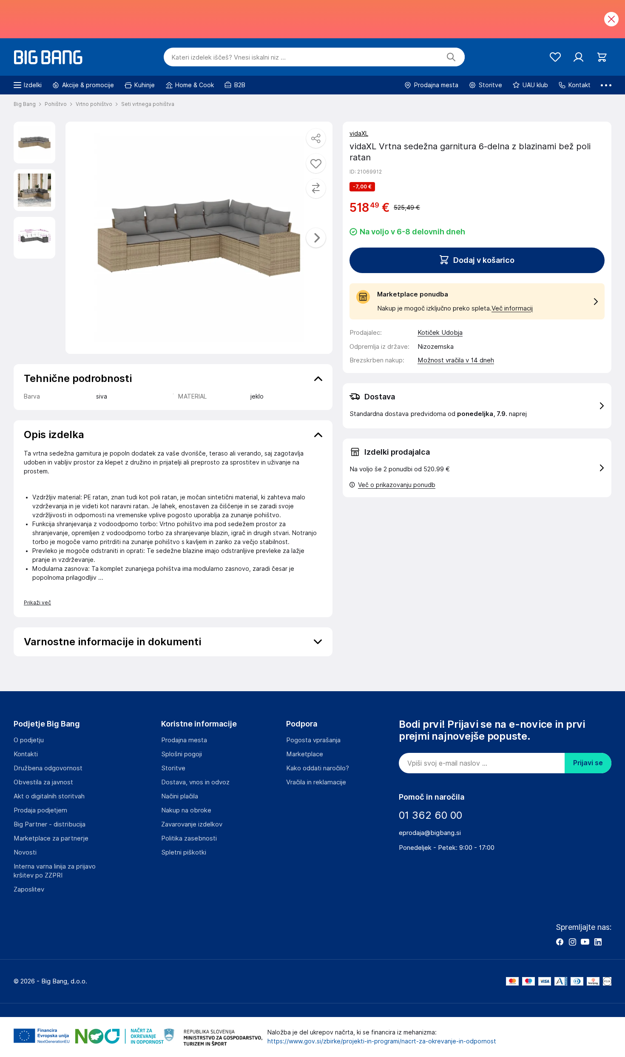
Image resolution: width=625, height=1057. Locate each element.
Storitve (173, 768)
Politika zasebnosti (189, 838)
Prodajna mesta (184, 740)
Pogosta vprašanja (313, 740)
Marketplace (304, 754)
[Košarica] (601, 57)
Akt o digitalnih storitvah (49, 796)
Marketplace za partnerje (51, 838)
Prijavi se (588, 763)
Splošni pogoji (181, 754)
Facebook (559, 942)
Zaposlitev (29, 889)
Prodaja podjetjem (40, 810)
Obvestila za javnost (43, 782)
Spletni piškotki (183, 852)
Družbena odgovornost (48, 768)
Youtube (585, 942)
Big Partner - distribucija (49, 824)
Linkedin (598, 942)
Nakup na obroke (186, 810)
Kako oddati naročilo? (317, 768)
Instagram (572, 942)
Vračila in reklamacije (316, 782)
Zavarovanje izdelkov (191, 824)
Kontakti (26, 754)
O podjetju (29, 740)
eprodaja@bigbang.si (430, 833)
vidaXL (358, 133)
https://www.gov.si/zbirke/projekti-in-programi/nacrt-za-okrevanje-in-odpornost (381, 1041)
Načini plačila (179, 796)
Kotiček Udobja (440, 332)
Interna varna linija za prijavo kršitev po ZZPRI (55, 871)
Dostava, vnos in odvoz (195, 782)
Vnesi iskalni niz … (228, 57)
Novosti (25, 852)
